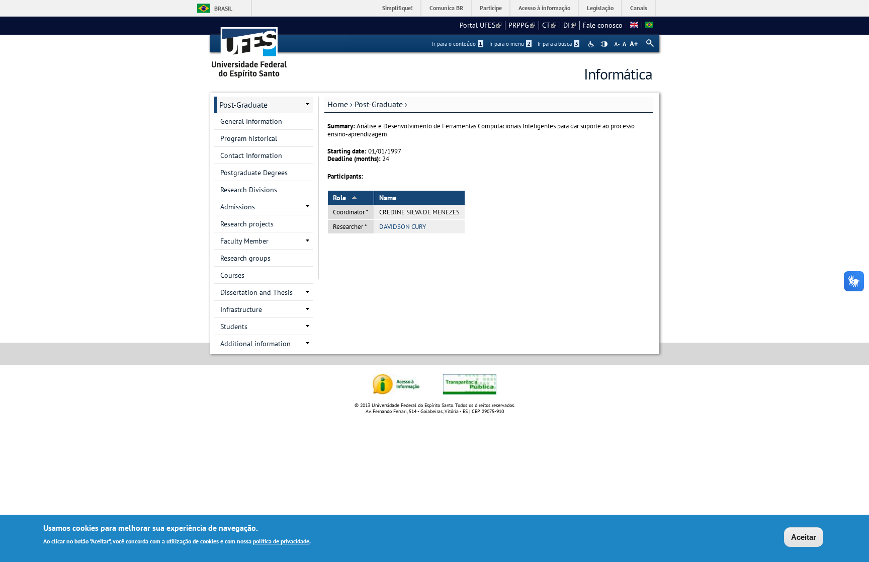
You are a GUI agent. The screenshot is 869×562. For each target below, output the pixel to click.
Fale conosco (603, 25)
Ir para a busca (558, 43)
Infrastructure (241, 309)
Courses (232, 275)
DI (569, 25)
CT (549, 25)
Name (387, 197)
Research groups (245, 258)
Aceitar (803, 537)
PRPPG (521, 25)
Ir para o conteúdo (457, 43)
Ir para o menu (510, 43)
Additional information (255, 343)
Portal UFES (480, 25)
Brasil (223, 8)
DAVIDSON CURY (402, 226)
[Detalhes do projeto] (649, 25)
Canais (638, 8)
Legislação (600, 8)
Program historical (248, 138)
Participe (491, 8)
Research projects (247, 223)
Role (339, 197)
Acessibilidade (592, 44)
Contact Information (251, 155)
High (603, 44)
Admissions (237, 206)
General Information (251, 121)
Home (337, 104)
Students (233, 326)
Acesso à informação (544, 8)
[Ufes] (249, 49)
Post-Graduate (379, 104)
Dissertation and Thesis (256, 292)
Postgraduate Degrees (254, 172)
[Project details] (634, 25)
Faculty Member (244, 241)
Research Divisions (248, 189)
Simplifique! (397, 8)
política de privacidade (281, 541)
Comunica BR (446, 8)
